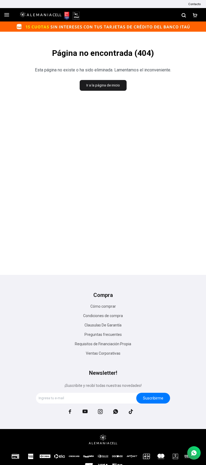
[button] (183, 14)
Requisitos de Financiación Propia (103, 344)
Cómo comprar (103, 306)
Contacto (194, 4)
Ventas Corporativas (103, 353)
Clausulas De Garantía (103, 325)
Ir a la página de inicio (103, 85)
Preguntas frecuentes (103, 334)
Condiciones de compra (103, 316)
